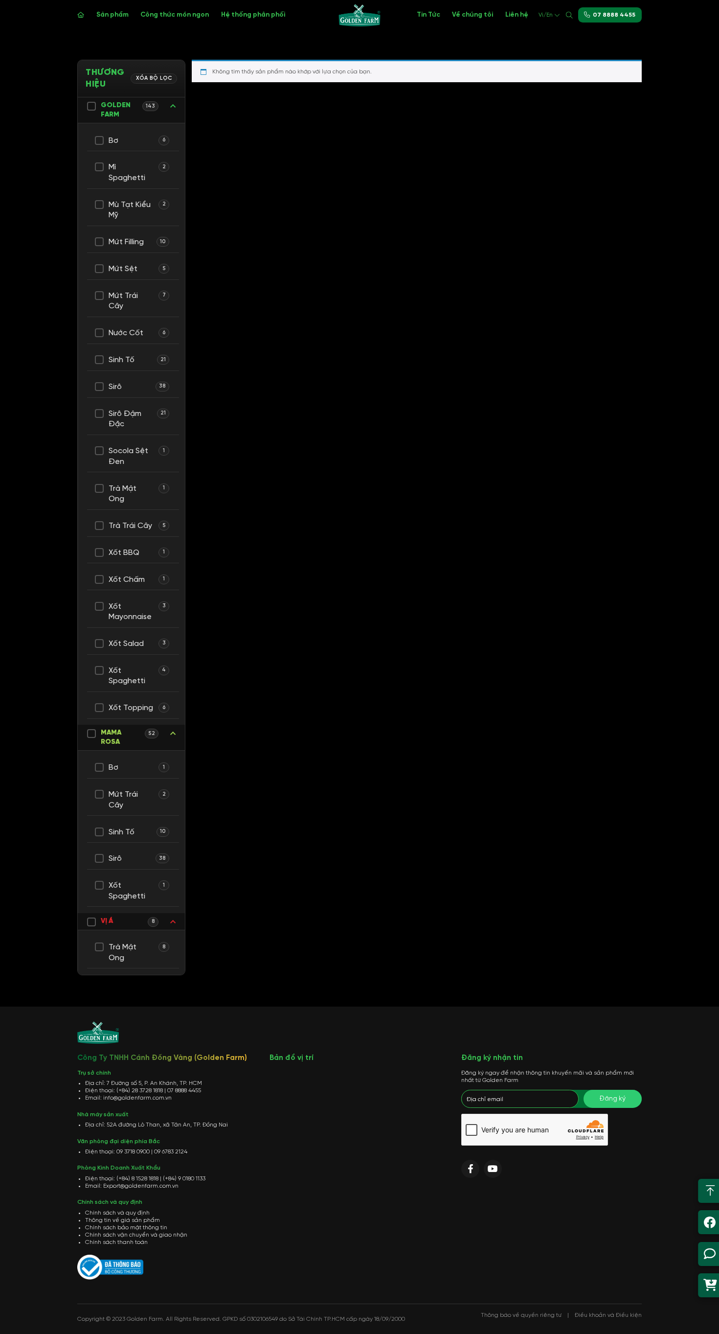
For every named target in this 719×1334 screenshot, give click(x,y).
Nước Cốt (126, 333)
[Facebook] (470, 1169)
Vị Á (107, 921)
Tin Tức (428, 14)
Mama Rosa (111, 737)
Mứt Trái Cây (123, 301)
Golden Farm (116, 110)
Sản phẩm (112, 14)
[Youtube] (493, 1169)
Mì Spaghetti (127, 172)
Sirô (115, 387)
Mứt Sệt (123, 269)
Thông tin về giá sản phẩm (122, 1220)
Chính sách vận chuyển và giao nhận (136, 1235)
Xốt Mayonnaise (130, 611)
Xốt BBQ (124, 553)
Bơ (113, 141)
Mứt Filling (126, 242)
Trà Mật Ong (122, 494)
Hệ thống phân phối (253, 14)
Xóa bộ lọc (154, 78)
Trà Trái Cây (130, 526)
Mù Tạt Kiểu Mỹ (130, 210)
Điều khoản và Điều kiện (608, 1315)
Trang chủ (80, 15)
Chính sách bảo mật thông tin (126, 1227)
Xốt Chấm (127, 579)
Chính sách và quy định (117, 1213)
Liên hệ (516, 14)
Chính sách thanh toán (116, 1242)
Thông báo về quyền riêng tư (521, 1315)
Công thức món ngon (174, 14)
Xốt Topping (131, 708)
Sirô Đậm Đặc (125, 419)
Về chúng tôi (472, 14)
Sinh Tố (122, 360)
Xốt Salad (126, 644)
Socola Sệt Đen (128, 456)
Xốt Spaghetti (127, 676)
